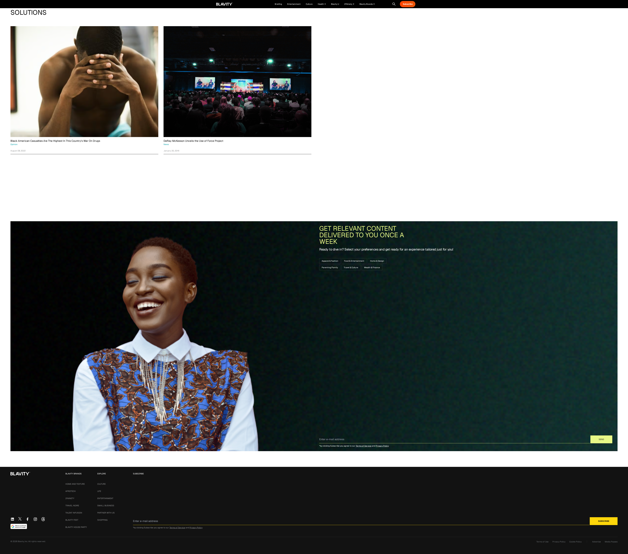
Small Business (105, 505)
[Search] (394, 4)
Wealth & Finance (372, 267)
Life (99, 491)
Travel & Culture (351, 267)
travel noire (72, 505)
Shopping (102, 520)
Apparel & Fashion (330, 261)
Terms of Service (363, 446)
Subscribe (408, 4)
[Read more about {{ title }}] (84, 81)
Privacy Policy (382, 446)
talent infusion (73, 512)
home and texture (75, 484)
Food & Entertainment (354, 261)
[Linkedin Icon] (12, 519)
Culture (101, 484)
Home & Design (377, 261)
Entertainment (105, 498)
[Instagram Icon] (35, 519)
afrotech (70, 491)
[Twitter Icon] (20, 518)
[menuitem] (321, 4)
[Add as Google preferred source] (18, 526)
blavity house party (76, 527)
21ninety (69, 498)
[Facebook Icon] (27, 519)
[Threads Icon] (43, 519)
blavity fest (71, 520)
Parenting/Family (330, 267)
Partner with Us (106, 512)
